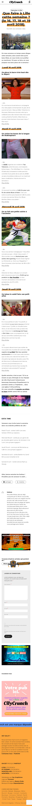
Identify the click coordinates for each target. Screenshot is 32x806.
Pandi (25, 795)
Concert (16, 793)
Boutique (5, 795)
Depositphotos (19, 783)
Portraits (5, 797)
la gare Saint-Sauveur (17, 324)
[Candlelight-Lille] (16, 542)
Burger (10, 793)
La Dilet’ (12, 352)
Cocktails (23, 793)
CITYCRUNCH (8, 767)
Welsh (25, 799)
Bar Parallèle (14, 277)
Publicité (17, 753)
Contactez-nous (7, 753)
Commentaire (7, 584)
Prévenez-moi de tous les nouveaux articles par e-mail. (15, 632)
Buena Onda (19, 781)
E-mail (6, 608)
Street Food (6, 799)
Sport (25, 797)
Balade (10, 791)
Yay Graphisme (17, 777)
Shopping (19, 797)
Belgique (17, 791)
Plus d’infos (5, 124)
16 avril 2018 (9, 28)
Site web (6, 614)
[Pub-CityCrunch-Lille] (16, 699)
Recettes (12, 797)
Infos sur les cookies (21, 803)
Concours (12, 795)
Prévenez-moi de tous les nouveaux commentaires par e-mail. (15, 626)
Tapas (13, 799)
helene (23, 28)
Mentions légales (8, 803)
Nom (5, 602)
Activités (4, 791)
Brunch (4, 793)
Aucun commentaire (17, 28)
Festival (19, 795)
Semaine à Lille (16, 10)
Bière (23, 791)
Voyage (19, 799)
